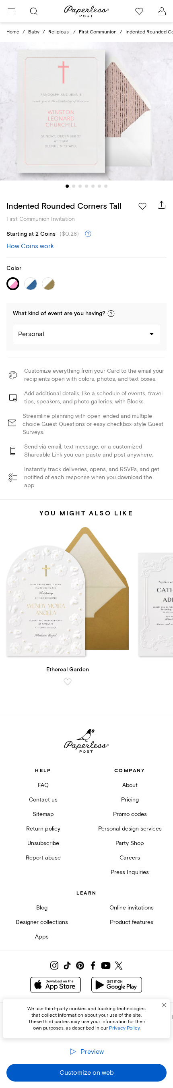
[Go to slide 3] (80, 186)
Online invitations (131, 907)
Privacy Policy (124, 1028)
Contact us (43, 799)
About (130, 785)
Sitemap (43, 814)
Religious (59, 32)
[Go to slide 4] (86, 186)
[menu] (11, 11)
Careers (129, 857)
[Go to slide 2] (73, 186)
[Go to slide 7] (105, 186)
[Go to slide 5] (93, 186)
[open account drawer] (161, 11)
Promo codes (130, 814)
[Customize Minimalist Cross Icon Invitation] (86, 111)
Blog (41, 907)
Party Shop (129, 843)
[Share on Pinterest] (80, 965)
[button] (111, 313)
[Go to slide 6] (99, 186)
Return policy (43, 828)
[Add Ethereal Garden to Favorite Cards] (67, 682)
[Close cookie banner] (164, 1005)
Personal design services (130, 828)
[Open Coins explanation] (88, 234)
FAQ (43, 785)
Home (12, 32)
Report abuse (43, 857)
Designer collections (42, 922)
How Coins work (30, 246)
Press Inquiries (130, 872)
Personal (31, 334)
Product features (131, 922)
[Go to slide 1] (67, 186)
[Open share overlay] (162, 205)
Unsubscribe (43, 843)
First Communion (98, 32)
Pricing (130, 799)
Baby (33, 32)
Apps (42, 936)
